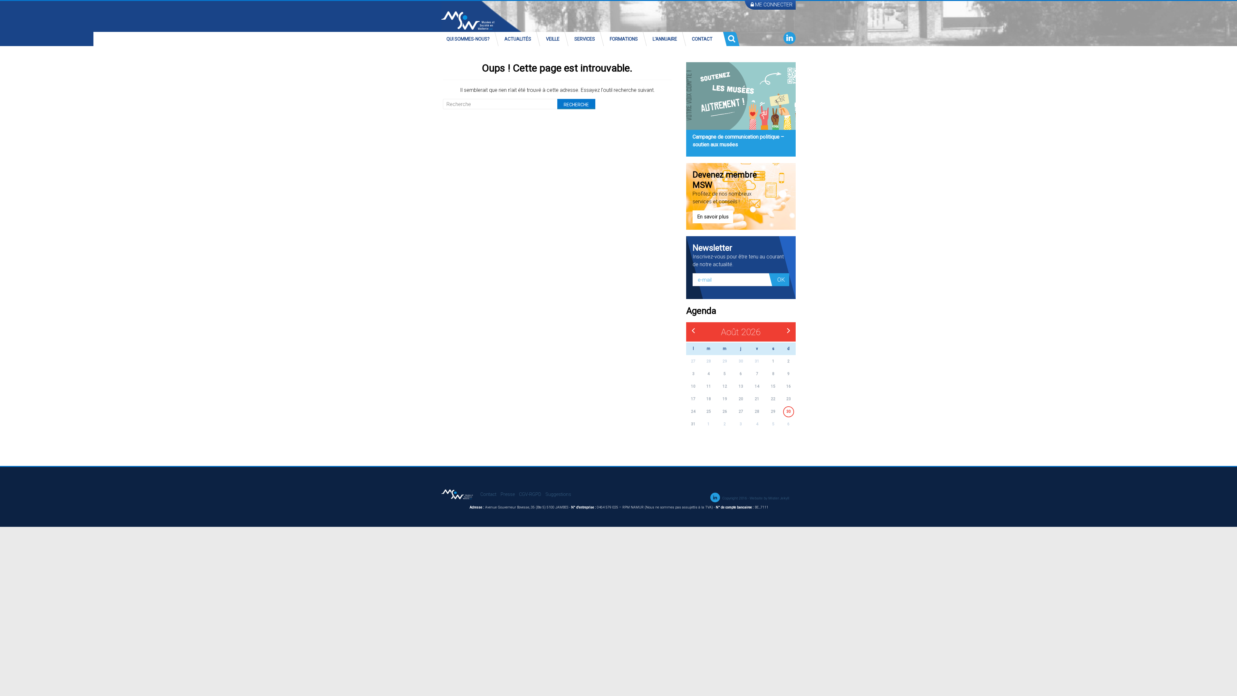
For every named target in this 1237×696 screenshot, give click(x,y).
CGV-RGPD (530, 494)
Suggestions (558, 494)
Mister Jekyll (778, 498)
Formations (624, 39)
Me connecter (773, 5)
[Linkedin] (789, 38)
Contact (702, 39)
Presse (508, 494)
